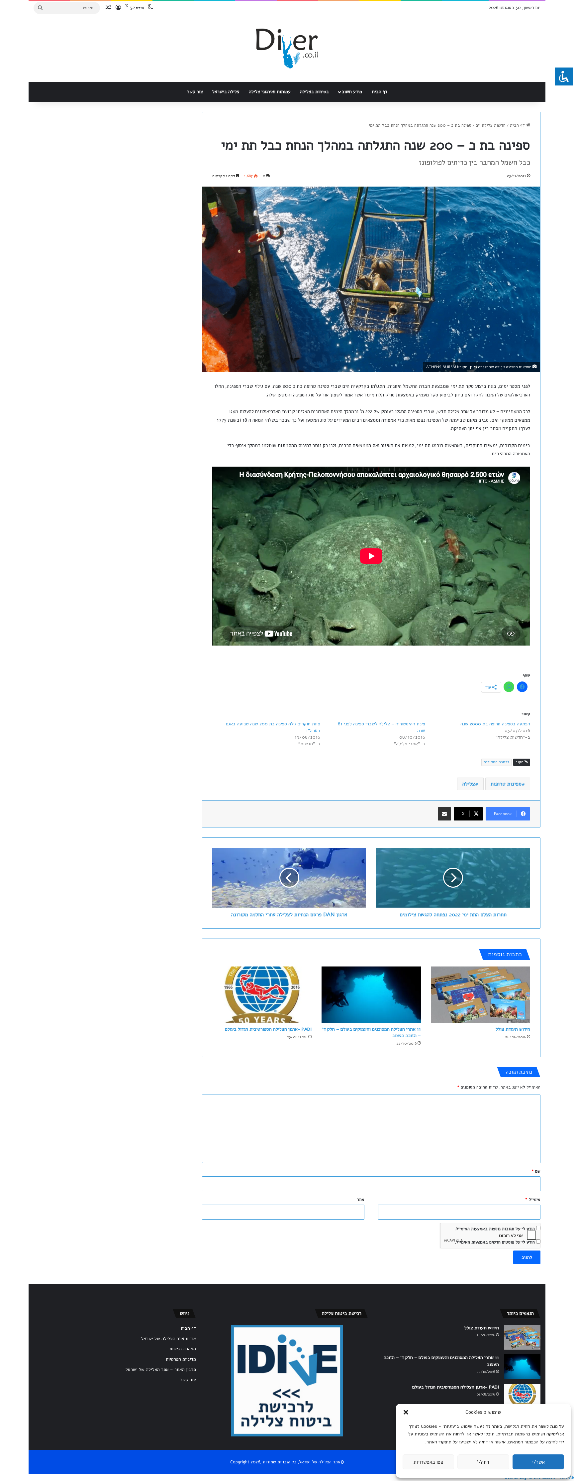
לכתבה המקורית (496, 762)
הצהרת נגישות (182, 1349)
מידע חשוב (352, 91)
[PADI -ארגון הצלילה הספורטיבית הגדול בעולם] (262, 994)
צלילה (468, 784)
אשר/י (538, 1462)
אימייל (532, 1200)
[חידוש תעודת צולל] (480, 994)
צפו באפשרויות (428, 1462)
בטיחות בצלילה (314, 91)
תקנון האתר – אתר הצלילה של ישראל (161, 1369)
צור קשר (195, 91)
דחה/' (483, 1462)
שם (535, 1171)
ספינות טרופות (506, 784)
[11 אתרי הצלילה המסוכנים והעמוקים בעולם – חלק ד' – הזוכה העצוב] (371, 994)
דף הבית (379, 91)
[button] (406, 1412)
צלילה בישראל (225, 91)
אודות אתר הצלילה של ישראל (168, 1338)
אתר (360, 1200)
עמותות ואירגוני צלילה (270, 91)
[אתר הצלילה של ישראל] (287, 49)
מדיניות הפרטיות (181, 1359)
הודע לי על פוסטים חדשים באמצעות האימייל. (495, 1242)
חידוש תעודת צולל (513, 1029)
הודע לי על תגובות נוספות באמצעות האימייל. (494, 1229)
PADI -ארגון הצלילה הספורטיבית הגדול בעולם (268, 1029)
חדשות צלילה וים (491, 125)
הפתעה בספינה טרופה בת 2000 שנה (495, 724)
